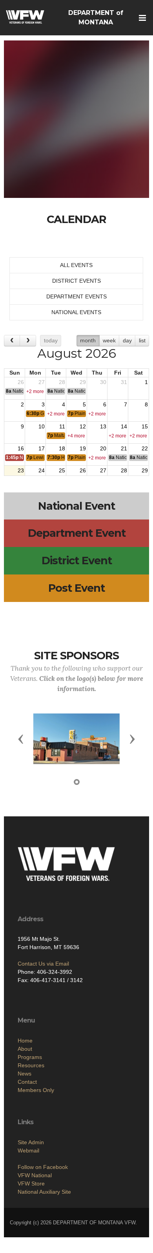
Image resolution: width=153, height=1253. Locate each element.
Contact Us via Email (43, 963)
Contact (27, 1082)
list (142, 340)
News (24, 1073)
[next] (28, 340)
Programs (30, 1057)
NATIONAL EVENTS (76, 312)
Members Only (36, 1090)
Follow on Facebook (43, 1167)
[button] (21, 738)
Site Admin (31, 1142)
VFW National (35, 1175)
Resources (31, 1065)
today (51, 340)
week (109, 340)
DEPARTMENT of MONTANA (95, 17)
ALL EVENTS (76, 265)
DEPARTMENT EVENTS (76, 296)
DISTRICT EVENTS (76, 281)
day (127, 340)
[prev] (12, 340)
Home (25, 1040)
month (88, 340)
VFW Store (31, 1183)
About (25, 1049)
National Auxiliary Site (44, 1192)
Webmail (28, 1150)
